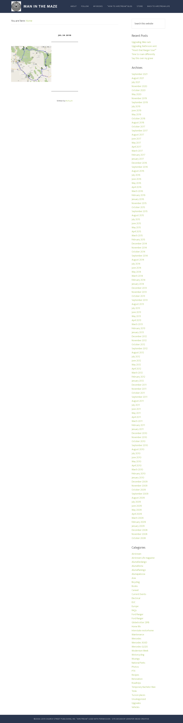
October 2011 (138, 393)
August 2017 (138, 135)
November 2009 (139, 486)
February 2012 (138, 377)
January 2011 (138, 429)
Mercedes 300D (139, 643)
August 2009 (138, 498)
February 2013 (138, 328)
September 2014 (140, 256)
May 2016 (136, 183)
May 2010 (136, 462)
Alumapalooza (138, 574)
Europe (135, 606)
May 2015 (136, 228)
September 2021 (139, 74)
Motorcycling (138, 655)
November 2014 (139, 248)
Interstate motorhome (143, 631)
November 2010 (139, 437)
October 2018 (138, 119)
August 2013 (138, 304)
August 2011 (138, 401)
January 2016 (138, 199)
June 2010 (136, 458)
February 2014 (138, 280)
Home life (136, 627)
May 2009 (137, 510)
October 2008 (139, 538)
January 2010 (138, 478)
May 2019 (136, 115)
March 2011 (137, 421)
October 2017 (138, 127)
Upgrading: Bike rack (141, 42)
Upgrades (136, 703)
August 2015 (138, 215)
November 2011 (139, 389)
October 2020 (138, 90)
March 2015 (137, 236)
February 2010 (138, 474)
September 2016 (140, 167)
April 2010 (136, 466)
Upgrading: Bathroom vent (144, 46)
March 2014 (137, 276)
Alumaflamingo (139, 570)
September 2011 (139, 397)
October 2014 (138, 252)
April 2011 (136, 417)
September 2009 (140, 494)
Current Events (139, 594)
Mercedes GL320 (140, 647)
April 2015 (136, 232)
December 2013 (139, 288)
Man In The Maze (35, 6)
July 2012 (136, 357)
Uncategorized (139, 699)
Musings (136, 659)
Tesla (134, 691)
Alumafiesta (137, 566)
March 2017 (137, 151)
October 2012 (138, 345)
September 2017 (140, 131)
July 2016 (136, 175)
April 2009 (137, 514)
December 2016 (139, 163)
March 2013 (137, 324)
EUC (133, 602)
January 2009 (138, 526)
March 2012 (137, 373)
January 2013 (138, 332)
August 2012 (138, 353)
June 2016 (136, 179)
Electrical (136, 598)
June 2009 (137, 506)
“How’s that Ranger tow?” (144, 50)
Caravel (135, 590)
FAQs (134, 610)
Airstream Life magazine (143, 558)
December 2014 (139, 244)
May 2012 (136, 365)
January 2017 (138, 159)
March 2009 (137, 518)
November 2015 (139, 203)
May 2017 (136, 143)
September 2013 (139, 300)
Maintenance (138, 635)
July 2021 (136, 82)
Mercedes (136, 639)
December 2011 (139, 385)
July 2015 (136, 219)
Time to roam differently (143, 54)
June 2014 (136, 268)
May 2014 (136, 272)
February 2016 (138, 195)
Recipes (135, 675)
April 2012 (136, 369)
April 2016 (136, 187)
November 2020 (139, 86)
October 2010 (138, 441)
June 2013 (136, 312)
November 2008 (139, 534)
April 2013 (136, 320)
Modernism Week (140, 651)
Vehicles (135, 707)
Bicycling (136, 582)
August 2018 (138, 123)
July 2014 (136, 264)
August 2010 (138, 449)
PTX (133, 671)
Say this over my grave (142, 58)
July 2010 (136, 453)
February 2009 (139, 522)
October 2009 (139, 490)
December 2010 (139, 433)
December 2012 (139, 336)
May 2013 (136, 316)
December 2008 (139, 530)
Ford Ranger (137, 614)
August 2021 (138, 78)
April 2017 (136, 147)
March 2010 (137, 470)
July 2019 (136, 106)
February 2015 (138, 240)
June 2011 (136, 409)
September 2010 (140, 445)
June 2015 (136, 223)
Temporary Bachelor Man (144, 687)
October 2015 (138, 207)
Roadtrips (136, 683)
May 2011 (136, 413)
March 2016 (137, 191)
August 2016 (138, 171)
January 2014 (138, 284)
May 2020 (136, 94)
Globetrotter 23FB (140, 623)
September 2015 (139, 211)
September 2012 (139, 349)
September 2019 (140, 102)
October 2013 (138, 296)
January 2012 (138, 381)
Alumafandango (139, 562)
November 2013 (139, 292)
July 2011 (136, 405)
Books (135, 586)
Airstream (136, 554)
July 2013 (136, 308)
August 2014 (138, 260)
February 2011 (138, 425)
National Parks (138, 663)
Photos (135, 667)
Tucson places (138, 695)
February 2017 (138, 155)
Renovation (137, 679)
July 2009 (136, 502)
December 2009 (139, 482)
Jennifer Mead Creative (137, 718)
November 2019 (139, 98)
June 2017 (136, 139)
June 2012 (136, 361)
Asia (134, 578)
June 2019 (136, 111)
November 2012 (139, 341)
